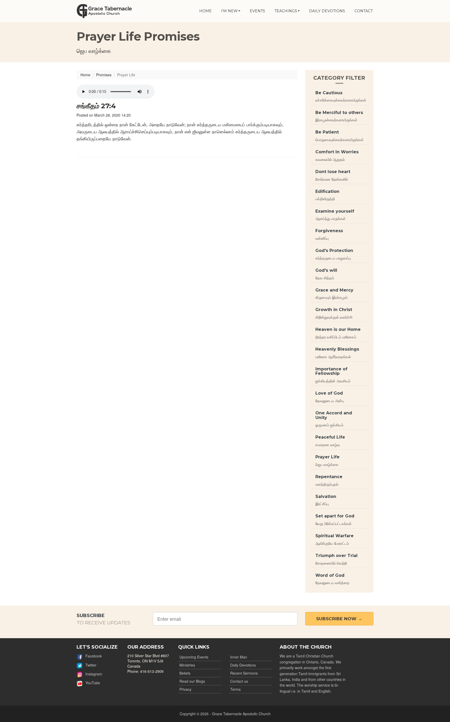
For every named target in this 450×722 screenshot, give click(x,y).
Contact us (239, 681)
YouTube (91, 682)
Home (85, 74)
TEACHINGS (285, 11)
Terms (235, 689)
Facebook (92, 655)
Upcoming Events (193, 657)
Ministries (187, 665)
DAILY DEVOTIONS (327, 11)
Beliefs (184, 673)
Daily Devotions (243, 665)
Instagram (92, 673)
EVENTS (257, 11)
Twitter (89, 665)
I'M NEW (229, 11)
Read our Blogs (192, 681)
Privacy (185, 689)
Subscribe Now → (339, 618)
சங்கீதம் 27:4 (96, 106)
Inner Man (238, 657)
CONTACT (363, 11)
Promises (103, 74)
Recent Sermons (244, 673)
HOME (205, 11)
